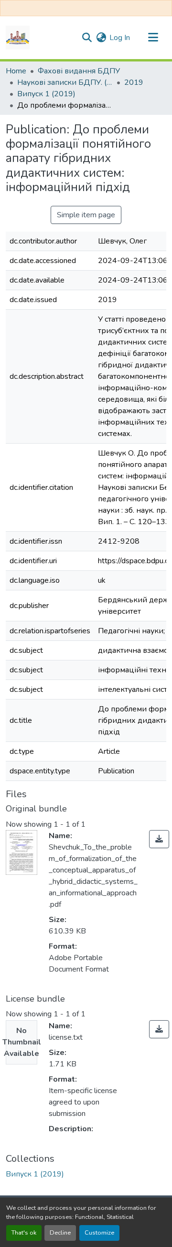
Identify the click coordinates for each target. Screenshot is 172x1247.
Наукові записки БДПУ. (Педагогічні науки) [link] (65, 82)
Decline (60, 1232)
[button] (18, 38)
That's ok (23, 1232)
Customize (99, 1232)
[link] (159, 839)
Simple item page (86, 215)
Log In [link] (119, 37)
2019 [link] (133, 82)
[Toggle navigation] (153, 38)
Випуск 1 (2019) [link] (46, 94)
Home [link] (16, 71)
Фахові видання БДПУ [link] (79, 71)
